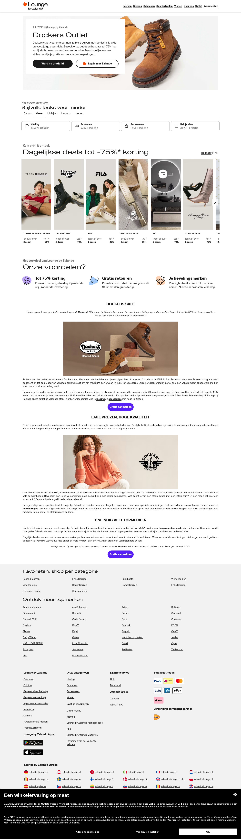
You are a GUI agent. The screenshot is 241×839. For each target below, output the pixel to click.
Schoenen (72, 685)
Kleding (71, 679)
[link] (211, 6)
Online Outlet (74, 710)
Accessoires (73, 691)
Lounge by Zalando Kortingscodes (85, 723)
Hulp (112, 679)
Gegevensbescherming (35, 691)
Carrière (27, 715)
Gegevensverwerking (34, 697)
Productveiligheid (32, 727)
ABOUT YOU (116, 704)
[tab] (27, 113)
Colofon (27, 685)
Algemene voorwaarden (35, 703)
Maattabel (115, 685)
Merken (71, 716)
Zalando (114, 698)
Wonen (70, 697)
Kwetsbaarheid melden (35, 721)
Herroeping (29, 709)
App (69, 729)
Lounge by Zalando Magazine (82, 735)
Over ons (28, 679)
